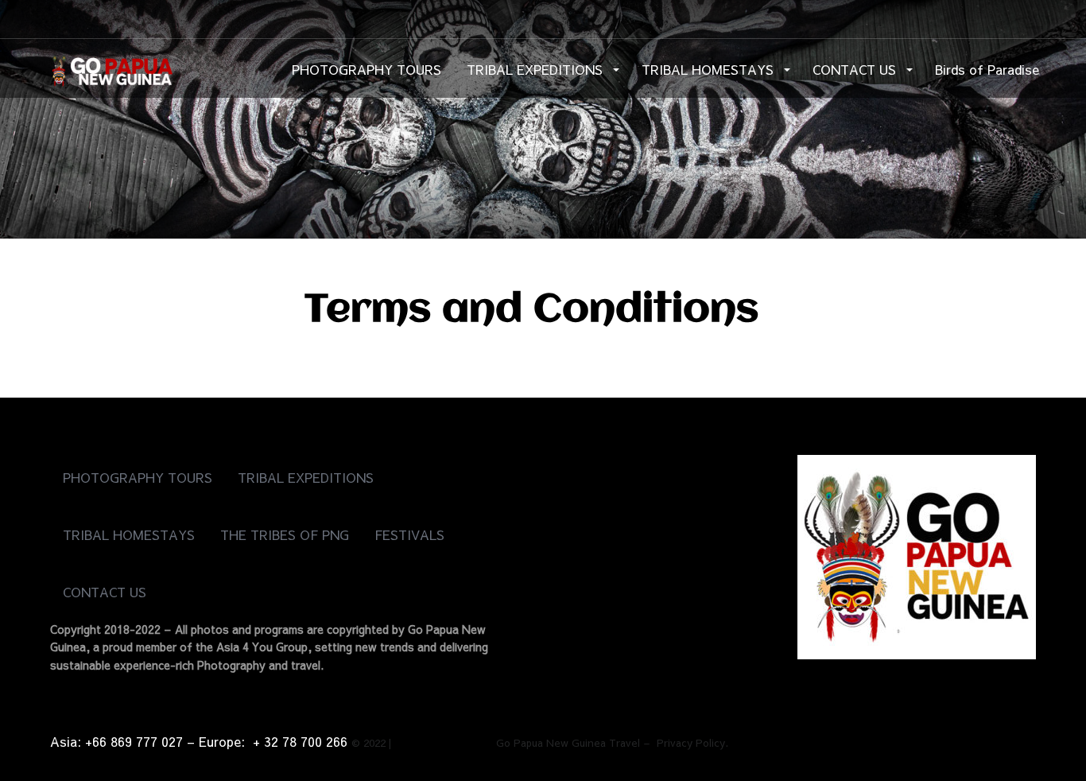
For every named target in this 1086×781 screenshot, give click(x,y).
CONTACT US (856, 69)
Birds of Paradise (987, 69)
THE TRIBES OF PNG (284, 534)
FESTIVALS (409, 534)
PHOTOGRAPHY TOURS (366, 69)
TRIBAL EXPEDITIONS (537, 69)
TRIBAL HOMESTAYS (710, 69)
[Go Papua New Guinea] (111, 67)
